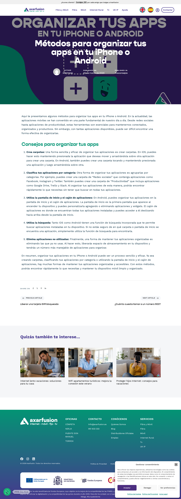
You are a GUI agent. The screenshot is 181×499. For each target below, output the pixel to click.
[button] (176, 464)
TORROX (69, 441)
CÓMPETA (70, 424)
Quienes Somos (118, 424)
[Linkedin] (33, 458)
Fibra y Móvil (62, 10)
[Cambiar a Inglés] (142, 9)
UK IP (115, 10)
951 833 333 (93, 429)
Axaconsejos (121, 73)
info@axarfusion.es (97, 424)
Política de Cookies (134, 494)
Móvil (83, 10)
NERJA (68, 429)
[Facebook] (21, 458)
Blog (113, 429)
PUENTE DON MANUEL (71, 435)
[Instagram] (27, 458)
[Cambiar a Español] (151, 9)
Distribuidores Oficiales (122, 433)
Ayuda (125, 10)
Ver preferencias (167, 488)
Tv (108, 10)
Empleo (114, 438)
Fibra (74, 10)
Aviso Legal (163, 494)
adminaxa (68, 73)
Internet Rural (96, 10)
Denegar (147, 488)
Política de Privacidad (150, 494)
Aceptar (127, 488)
